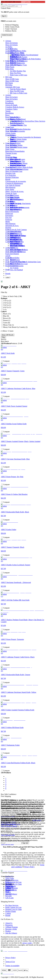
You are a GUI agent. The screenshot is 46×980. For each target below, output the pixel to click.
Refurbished (34, 55)
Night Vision (9, 149)
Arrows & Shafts (11, 105)
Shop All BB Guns (12, 79)
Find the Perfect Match (18, 59)
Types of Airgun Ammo (18, 139)
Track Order (9, 878)
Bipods (7, 179)
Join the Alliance (11, 933)
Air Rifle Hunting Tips (18, 71)
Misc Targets (14, 195)
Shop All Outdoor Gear (13, 207)
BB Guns (8, 77)
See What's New (16, 57)
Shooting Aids (10, 173)
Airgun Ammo (10, 133)
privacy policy (27, 943)
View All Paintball (16, 270)
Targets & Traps (11, 193)
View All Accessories (17, 131)
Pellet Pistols (9, 67)
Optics (7, 143)
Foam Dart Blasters (12, 254)
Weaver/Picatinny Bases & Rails (21, 167)
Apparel (8, 232)
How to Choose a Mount (18, 163)
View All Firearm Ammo (18, 147)
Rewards (8, 896)
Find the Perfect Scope (18, 165)
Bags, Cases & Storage (18, 236)
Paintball (8, 258)
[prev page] (5, 776)
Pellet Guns (9, 61)
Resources (9, 264)
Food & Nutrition (11, 236)
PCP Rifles (14, 49)
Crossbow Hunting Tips (18, 125)
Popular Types (10, 53)
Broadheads (9, 103)
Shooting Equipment (17, 141)
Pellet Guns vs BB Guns (18, 75)
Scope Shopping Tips (17, 161)
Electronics (9, 215)
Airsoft (7, 256)
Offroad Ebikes (15, 232)
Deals (7, 262)
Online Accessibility (12, 966)
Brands (7, 266)
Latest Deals (14, 244)
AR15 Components (17, 199)
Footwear (8, 220)
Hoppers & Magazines (18, 262)
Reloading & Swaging (13, 203)
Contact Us (9, 888)
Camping (8, 242)
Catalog (8, 913)
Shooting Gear (10, 167)
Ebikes (7, 230)
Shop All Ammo (11, 129)
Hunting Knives (15, 240)
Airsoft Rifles (14, 258)
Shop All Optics (11, 145)
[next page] (5, 790)
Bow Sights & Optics (12, 117)
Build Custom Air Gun (13, 882)
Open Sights (9, 189)
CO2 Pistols (14, 51)
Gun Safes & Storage (12, 185)
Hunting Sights (15, 119)
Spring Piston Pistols (17, 53)
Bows (7, 115)
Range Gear (9, 195)
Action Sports (10, 248)
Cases (12, 127)
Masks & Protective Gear (19, 264)
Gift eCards (9, 898)
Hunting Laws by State (13, 909)
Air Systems (14, 268)
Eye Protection (10, 175)
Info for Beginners (34, 137)
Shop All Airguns (11, 43)
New (7, 260)
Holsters (8, 201)
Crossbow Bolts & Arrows (14, 107)
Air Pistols (9, 49)
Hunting (8, 228)
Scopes (7, 155)
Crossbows (9, 101)
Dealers (8, 931)
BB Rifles (8, 85)
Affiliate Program (11, 927)
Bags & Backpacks (12, 211)
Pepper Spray (14, 242)
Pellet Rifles (9, 69)
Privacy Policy (29, 867)
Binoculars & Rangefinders (15, 151)
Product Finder (10, 911)
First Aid (8, 217)
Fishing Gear (10, 234)
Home (7, 269)
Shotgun (13, 143)
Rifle (11, 201)
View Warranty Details (9, 826)
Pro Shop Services (11, 905)
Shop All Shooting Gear (13, 169)
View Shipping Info (8, 835)
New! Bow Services (38, 121)
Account (8, 894)
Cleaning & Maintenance (18, 61)
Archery (8, 95)
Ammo (7, 127)
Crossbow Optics (11, 109)
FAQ (7, 892)
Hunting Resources (16, 246)
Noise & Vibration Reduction (20, 129)
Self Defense (9, 240)
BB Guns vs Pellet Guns (18, 93)
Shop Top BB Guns (17, 91)
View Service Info (7, 844)
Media (7, 222)
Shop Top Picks (15, 73)
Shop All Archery (11, 97)
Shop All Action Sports (13, 250)
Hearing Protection (12, 177)
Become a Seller (11, 929)
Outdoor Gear (10, 205)
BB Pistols (9, 83)
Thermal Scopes (11, 153)
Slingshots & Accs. (12, 226)
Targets (7, 111)
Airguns (8, 41)
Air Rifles (8, 47)
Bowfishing (9, 113)
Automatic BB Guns (12, 87)
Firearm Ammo (10, 135)
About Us (8, 923)
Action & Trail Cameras (18, 230)
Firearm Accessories (12, 197)
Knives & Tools (11, 238)
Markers (13, 260)
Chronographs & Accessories (15, 181)
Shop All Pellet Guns (12, 63)
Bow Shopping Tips (17, 123)
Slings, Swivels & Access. (14, 191)
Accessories (9, 51)
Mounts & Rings (11, 157)
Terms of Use (10, 962)
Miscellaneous (10, 187)
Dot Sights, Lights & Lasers (15, 159)
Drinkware (9, 213)
